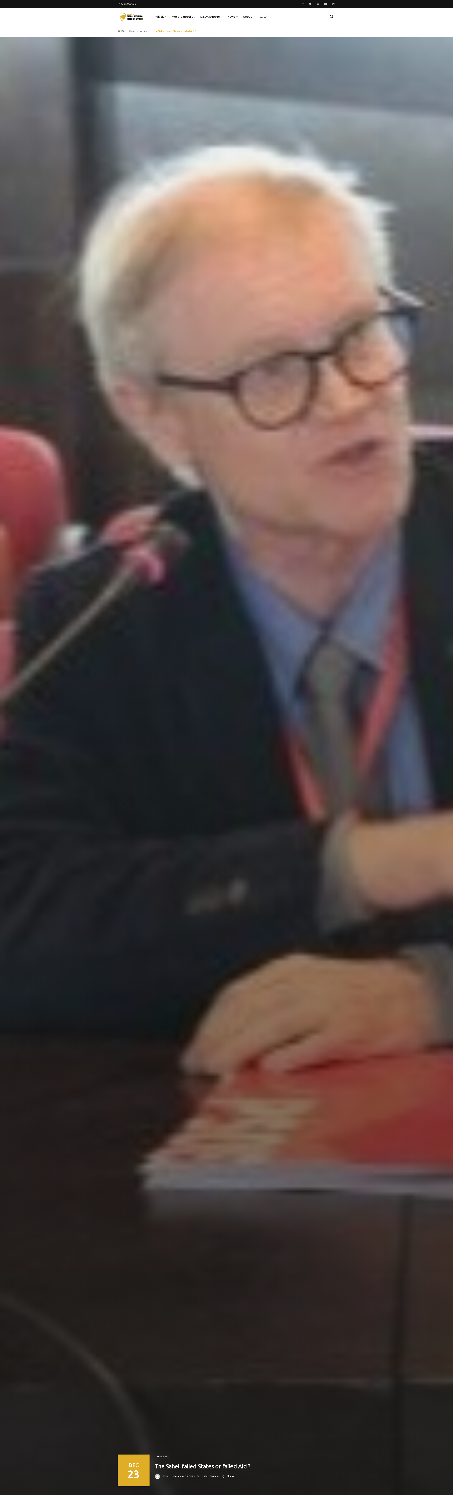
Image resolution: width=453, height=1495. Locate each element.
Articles (162, 1457)
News (231, 17)
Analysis (158, 17)
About (247, 17)
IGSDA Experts (210, 17)
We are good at (183, 17)
